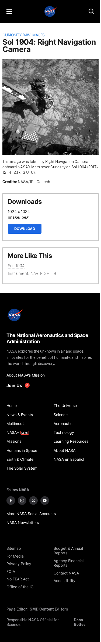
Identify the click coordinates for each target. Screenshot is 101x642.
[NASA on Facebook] (10, 500)
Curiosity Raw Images (23, 35)
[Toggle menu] (8, 11)
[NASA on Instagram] (22, 500)
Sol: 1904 (16, 265)
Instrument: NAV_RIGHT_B (32, 273)
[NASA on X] (33, 500)
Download (24, 228)
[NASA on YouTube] (44, 500)
